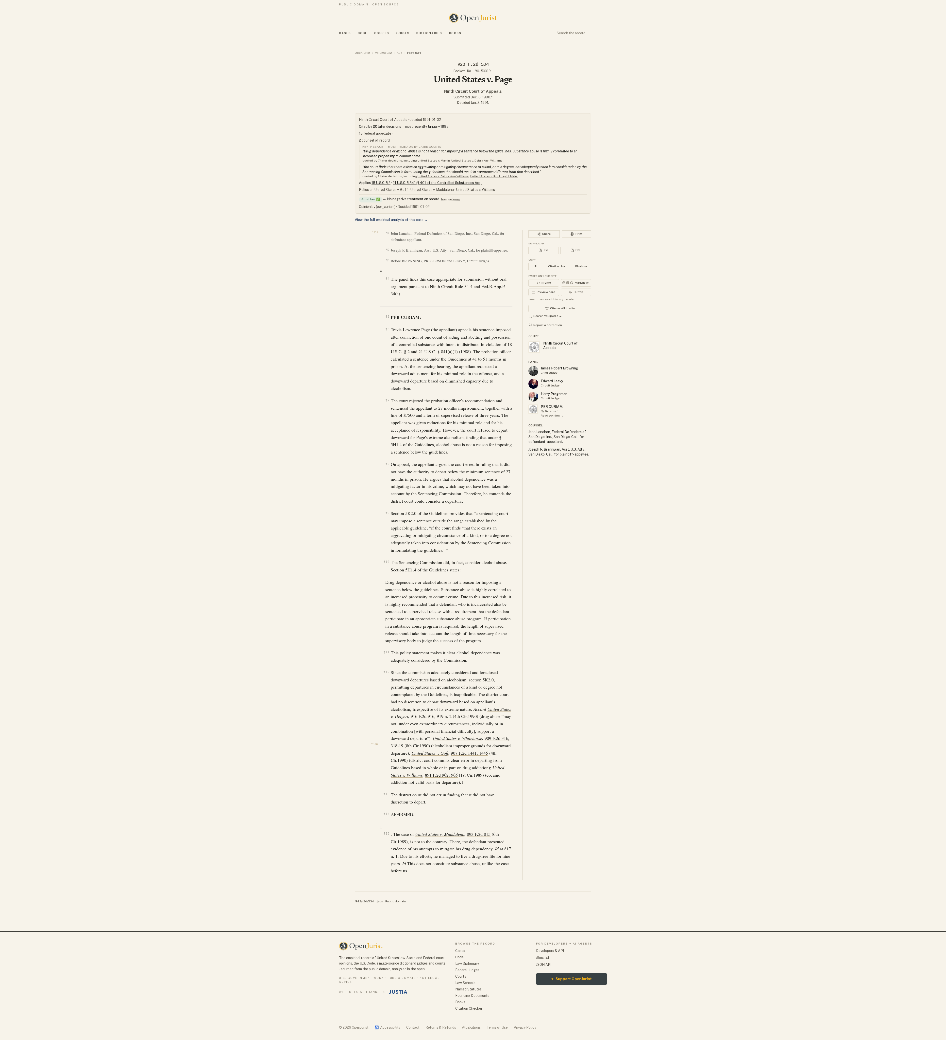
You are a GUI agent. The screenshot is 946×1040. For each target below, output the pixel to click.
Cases (345, 33)
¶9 (387, 513)
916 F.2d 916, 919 (427, 716)
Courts (381, 33)
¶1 (387, 233)
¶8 (387, 464)
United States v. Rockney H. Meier (494, 176)
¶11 (386, 652)
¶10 (386, 562)
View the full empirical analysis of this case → (391, 220)
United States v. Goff (391, 190)
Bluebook (581, 266)
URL (535, 266)
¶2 (387, 249)
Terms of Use (497, 1027)
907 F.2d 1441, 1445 (469, 753)
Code (362, 33)
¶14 (386, 814)
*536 (374, 744)
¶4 (387, 278)
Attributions (471, 1027)
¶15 (386, 833)
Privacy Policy (525, 1027)
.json (379, 901)
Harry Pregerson (554, 394)
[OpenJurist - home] (473, 18)
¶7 (387, 400)
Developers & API (550, 951)
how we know (450, 199)
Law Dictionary (467, 964)
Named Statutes (468, 989)
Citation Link (556, 266)
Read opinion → (552, 415)
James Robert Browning (559, 368)
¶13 (386, 794)
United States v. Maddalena (432, 190)
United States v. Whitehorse (457, 738)
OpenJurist (362, 53)
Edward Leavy (552, 381)
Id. (497, 849)
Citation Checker (468, 1008)
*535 (375, 232)
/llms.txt (542, 958)
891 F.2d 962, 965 (441, 775)
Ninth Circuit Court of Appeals (473, 91)
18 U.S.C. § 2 (381, 183)
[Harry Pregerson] (533, 396)
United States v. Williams (475, 190)
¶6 (387, 329)
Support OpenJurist (571, 979)
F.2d (400, 53)
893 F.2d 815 (478, 834)
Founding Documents (472, 996)
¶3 (387, 260)
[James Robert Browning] (533, 371)
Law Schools (465, 983)
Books (455, 33)
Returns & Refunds (440, 1027)
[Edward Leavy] (533, 384)
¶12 (386, 672)
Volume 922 (383, 53)
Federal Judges (467, 970)
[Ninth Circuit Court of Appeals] (533, 409)
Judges (402, 33)
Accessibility (387, 1027)
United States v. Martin (434, 160)
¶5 (387, 316)
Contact (413, 1027)
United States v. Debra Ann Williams (477, 160)
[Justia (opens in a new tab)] (398, 992)
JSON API (543, 965)
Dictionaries (429, 33)
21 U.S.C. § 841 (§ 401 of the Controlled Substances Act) (437, 183)
